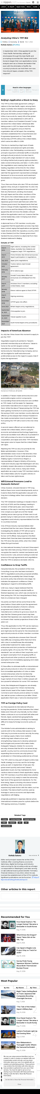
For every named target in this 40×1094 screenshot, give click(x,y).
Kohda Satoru (10, 45)
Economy (13, 42)
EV (20, 823)
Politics (5, 42)
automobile (6, 826)
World (22, 42)
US (26, 823)
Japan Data (20, 7)
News (29, 7)
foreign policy (29, 819)
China (4, 819)
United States (15, 819)
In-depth (11, 7)
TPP (4, 823)
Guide (35, 7)
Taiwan (12, 823)
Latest (3, 7)
